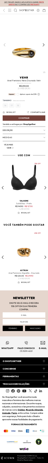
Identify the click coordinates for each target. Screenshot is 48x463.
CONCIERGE (9, 368)
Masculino (35, 328)
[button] (43, 45)
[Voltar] (4, 10)
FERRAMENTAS (11, 376)
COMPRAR (24, 118)
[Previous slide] (2, 187)
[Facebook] (13, 391)
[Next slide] (45, 187)
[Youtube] (24, 390)
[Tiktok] (35, 391)
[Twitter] (30, 391)
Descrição (8, 130)
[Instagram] (7, 391)
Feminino (13, 328)
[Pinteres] (18, 391)
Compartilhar (38, 112)
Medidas (7, 137)
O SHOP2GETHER (12, 361)
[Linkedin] (40, 391)
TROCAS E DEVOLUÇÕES (16, 384)
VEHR (24, 77)
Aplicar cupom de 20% (28, 94)
